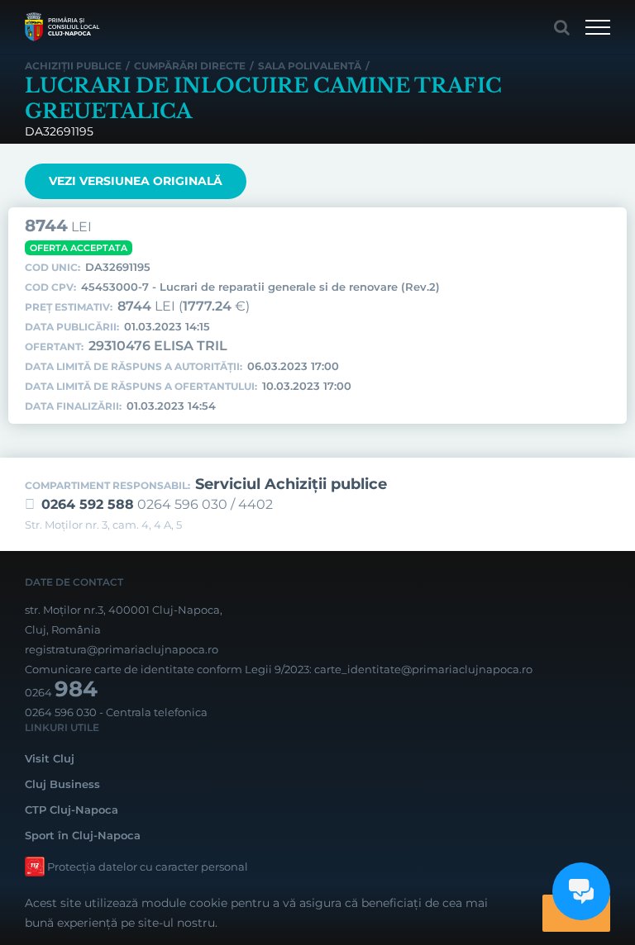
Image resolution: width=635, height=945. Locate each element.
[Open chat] (581, 891)
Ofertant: (54, 347)
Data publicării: (72, 327)
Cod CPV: (50, 287)
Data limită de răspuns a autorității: (133, 367)
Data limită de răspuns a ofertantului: (141, 386)
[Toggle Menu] (597, 27)
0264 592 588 (87, 504)
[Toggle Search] (562, 27)
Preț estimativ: (68, 307)
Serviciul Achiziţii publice (291, 484)
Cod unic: (52, 267)
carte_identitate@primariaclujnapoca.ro (423, 669)
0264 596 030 (61, 712)
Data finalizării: (73, 406)
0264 (61, 692)
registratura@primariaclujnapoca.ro (121, 649)
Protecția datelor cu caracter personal (147, 866)
